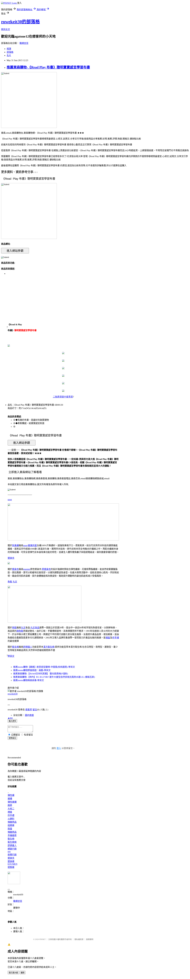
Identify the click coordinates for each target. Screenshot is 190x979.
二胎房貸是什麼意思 (63, 397)
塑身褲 (11, 861)
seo (9, 851)
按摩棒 (11, 825)
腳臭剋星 (32, 545)
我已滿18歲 (13, 973)
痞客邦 (28, 709)
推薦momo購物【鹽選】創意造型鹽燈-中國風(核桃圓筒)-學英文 (44, 667)
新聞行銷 (12, 854)
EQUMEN (12, 864)
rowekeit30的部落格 (20, 21)
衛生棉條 (12, 842)
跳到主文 (5, 29)
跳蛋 (10, 829)
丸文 (15, 582)
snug (10, 499)
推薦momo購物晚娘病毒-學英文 (28, 680)
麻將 (10, 805)
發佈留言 (12, 738)
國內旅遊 (29, 715)
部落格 (10, 52)
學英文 (11, 656)
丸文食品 (34, 627)
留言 (35, 709)
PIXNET (42, 939)
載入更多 (12, 721)
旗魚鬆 (20, 631)
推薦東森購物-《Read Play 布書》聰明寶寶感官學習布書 (48, 67)
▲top (10, 718)
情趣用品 (12, 822)
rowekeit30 (13, 694)
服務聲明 (89, 939)
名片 (9, 55)
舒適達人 (27, 647)
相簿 (9, 49)
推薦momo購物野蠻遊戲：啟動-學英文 (32, 670)
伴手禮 (115, 637)
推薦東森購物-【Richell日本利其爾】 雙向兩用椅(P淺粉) (40, 673)
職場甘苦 (23, 43)
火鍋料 (11, 818)
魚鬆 (10, 582)
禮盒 (108, 637)
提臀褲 (11, 867)
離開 (22, 973)
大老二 (11, 808)
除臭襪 (15, 545)
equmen (26, 569)
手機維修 (12, 835)
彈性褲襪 (12, 802)
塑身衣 (11, 558)
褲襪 (10, 798)
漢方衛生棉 (48, 647)
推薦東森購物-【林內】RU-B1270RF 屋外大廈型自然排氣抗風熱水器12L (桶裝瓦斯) (54, 677)
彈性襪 (11, 795)
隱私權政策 (78, 939)
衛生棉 (15, 647)
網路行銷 (12, 849)
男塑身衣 (46, 569)
